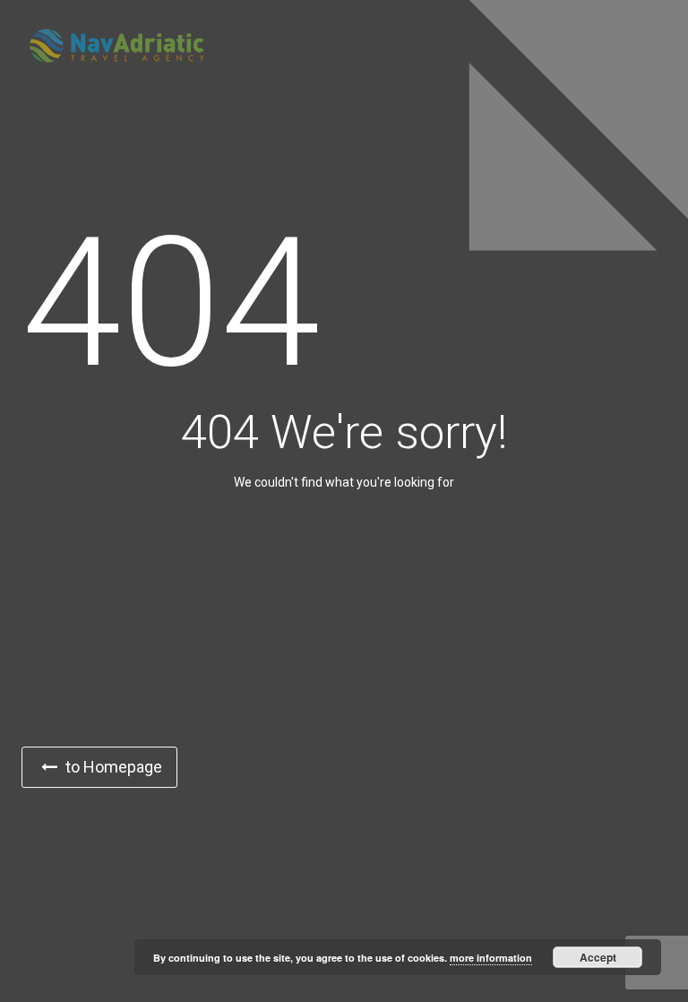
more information (491, 957)
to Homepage (112, 766)
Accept (598, 957)
